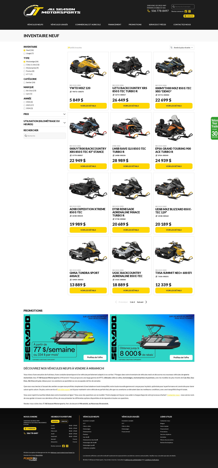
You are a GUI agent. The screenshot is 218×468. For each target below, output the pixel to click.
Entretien (163, 437)
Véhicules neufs (35, 24)
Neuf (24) (30, 50)
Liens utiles (166, 417)
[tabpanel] (64, 434)
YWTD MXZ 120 (80, 88)
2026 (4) (29, 102)
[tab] (55, 421)
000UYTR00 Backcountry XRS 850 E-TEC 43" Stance (88, 150)
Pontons (85, 434)
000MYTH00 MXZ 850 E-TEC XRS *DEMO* (173, 90)
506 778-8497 (160, 10)
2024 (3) (29, 108)
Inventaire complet (88, 421)
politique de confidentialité (133, 460)
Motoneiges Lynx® (88, 445)
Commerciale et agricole (88, 24)
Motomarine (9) (32, 68)
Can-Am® (86, 437)
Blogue (162, 423)
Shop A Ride (39, 455)
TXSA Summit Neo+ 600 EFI (173, 272)
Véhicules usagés (59, 24)
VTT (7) (29, 74)
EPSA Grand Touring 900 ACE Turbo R (173, 150)
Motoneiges (86, 429)
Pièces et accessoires (166, 440)
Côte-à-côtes (87, 426)
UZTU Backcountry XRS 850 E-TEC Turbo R (129, 89)
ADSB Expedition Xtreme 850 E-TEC (87, 211)
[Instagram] (189, 11)
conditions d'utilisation (152, 460)
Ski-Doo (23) (31, 90)
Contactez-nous (182, 24)
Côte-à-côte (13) (32, 65)
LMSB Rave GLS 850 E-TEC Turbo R (129, 150)
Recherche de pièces (166, 442)
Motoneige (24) (32, 61)
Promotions (135, 24)
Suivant (140, 302)
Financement (114, 24)
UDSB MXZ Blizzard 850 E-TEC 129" (173, 211)
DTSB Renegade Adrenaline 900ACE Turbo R (126, 212)
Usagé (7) (30, 53)
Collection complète (89, 448)
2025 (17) (30, 105)
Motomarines (87, 431)
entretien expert (63, 389)
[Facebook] (186, 11)
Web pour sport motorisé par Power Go (62, 452)
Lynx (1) (29, 94)
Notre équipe (164, 426)
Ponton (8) (30, 71)
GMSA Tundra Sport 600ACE (84, 274)
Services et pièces (157, 24)
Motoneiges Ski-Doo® (89, 442)
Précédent (123, 302)
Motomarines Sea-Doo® (90, 440)
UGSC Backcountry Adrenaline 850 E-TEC (127, 274)
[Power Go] (49, 459)
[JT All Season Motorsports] (52, 11)
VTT (84, 423)
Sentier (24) (30, 82)
